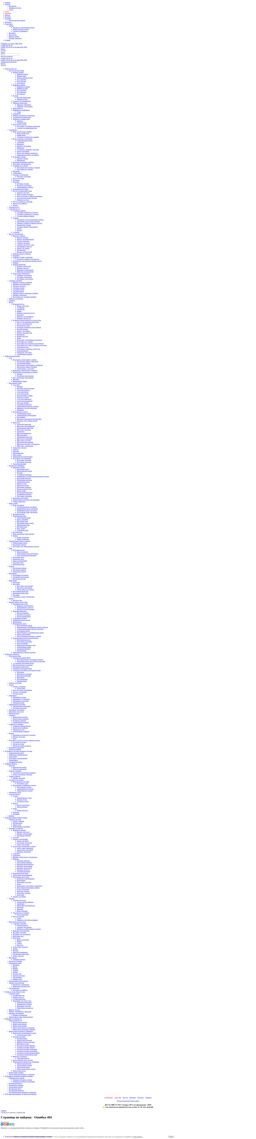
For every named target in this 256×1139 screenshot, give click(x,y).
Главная (7, 2)
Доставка (8, 18)
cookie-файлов (137, 1137)
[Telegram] (13, 1124)
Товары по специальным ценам (23, 27)
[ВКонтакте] (2, 1124)
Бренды (7, 15)
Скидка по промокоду (20, 31)
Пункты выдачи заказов (17, 20)
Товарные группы (15, 8)
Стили (11, 9)
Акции (11, 26)
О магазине (9, 24)
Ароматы (148, 1097)
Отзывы (7, 40)
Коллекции (12, 6)
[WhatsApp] (10, 1124)
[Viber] (7, 1124)
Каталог (7, 4)
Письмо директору (15, 38)
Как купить (13, 35)
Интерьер (132, 1097)
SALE (7, 11)
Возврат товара (14, 36)
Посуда (125, 1097)
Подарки (8, 17)
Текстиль (140, 1097)
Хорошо (171, 1137)
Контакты (8, 22)
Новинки (8, 13)
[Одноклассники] (5, 1124)
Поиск (3, 49)
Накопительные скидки (21, 29)
